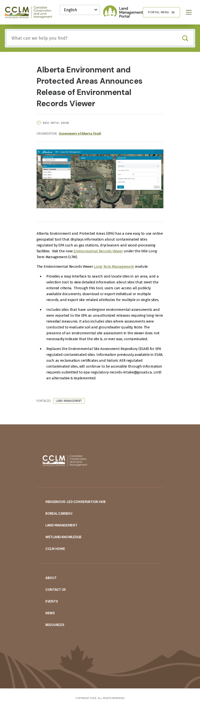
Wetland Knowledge (63, 537)
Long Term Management (114, 266)
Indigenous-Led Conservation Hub (75, 502)
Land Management (69, 401)
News (50, 613)
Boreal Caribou (58, 513)
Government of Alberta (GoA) (80, 133)
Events (51, 601)
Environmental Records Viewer (98, 251)
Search (185, 38)
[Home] (31, 12)
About (51, 578)
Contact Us (55, 590)
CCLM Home (55, 549)
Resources (54, 625)
